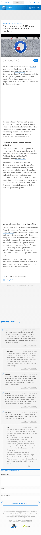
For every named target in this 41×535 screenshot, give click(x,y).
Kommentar (5, 474)
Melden (24, 345)
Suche (29, 2)
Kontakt (38, 2)
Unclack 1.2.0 (16, 259)
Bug (14, 285)
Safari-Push (29, 521)
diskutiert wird (20, 158)
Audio (9, 285)
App (34, 2)
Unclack (33, 67)
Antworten (33, 345)
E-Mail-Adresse (6, 495)
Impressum (15, 521)
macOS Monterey (21, 285)
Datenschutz (23, 521)
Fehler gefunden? (10, 280)
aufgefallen (28, 151)
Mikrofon (31, 285)
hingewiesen (20, 72)
